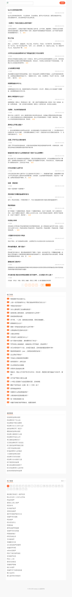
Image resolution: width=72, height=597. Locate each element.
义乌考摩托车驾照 (14, 68)
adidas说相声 (11, 550)
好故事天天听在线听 (13, 456)
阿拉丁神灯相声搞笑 (13, 553)
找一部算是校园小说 (17, 399)
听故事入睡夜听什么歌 (14, 434)
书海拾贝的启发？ (16, 306)
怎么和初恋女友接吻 (17, 365)
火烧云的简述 (14, 334)
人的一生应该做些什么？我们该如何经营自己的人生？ (28, 302)
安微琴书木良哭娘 (13, 531)
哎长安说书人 (11, 522)
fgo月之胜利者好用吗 (15, 10)
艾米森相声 (10, 539)
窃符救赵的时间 (15, 388)
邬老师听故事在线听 (13, 417)
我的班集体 (11, 205)
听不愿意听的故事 (13, 462)
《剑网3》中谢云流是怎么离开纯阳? (20, 23)
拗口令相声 (10, 567)
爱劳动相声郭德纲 (13, 528)
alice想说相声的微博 (14, 545)
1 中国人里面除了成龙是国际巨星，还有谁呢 (25, 381)
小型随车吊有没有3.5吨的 (16, 235)
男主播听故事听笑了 (13, 440)
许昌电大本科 (12, 220)
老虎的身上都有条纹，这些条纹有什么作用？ (25, 313)
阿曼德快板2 (11, 533)
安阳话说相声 (11, 511)
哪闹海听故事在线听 (13, 431)
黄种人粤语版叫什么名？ (16, 96)
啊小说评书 (10, 573)
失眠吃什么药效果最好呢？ (19, 392)
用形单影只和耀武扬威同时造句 (18, 194)
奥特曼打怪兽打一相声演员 (16, 494)
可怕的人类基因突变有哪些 (19, 358)
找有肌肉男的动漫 (16, 316)
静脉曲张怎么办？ (16, 323)
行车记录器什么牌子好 (15, 168)
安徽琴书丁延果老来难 (14, 570)
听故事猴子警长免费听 (14, 423)
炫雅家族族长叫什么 (14, 83)
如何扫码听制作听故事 (14, 470)
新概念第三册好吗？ (14, 262)
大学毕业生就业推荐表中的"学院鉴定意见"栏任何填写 (26, 53)
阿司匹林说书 (11, 536)
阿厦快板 (10, 525)
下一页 (48, 285)
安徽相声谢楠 (11, 564)
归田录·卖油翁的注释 (17, 368)
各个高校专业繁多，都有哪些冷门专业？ (23, 340)
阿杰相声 (10, 519)
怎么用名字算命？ (16, 354)
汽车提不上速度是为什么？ (19, 337)
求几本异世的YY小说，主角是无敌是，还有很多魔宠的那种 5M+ (31, 348)
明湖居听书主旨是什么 (17, 299)
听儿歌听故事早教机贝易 (15, 445)
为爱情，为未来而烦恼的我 (17, 109)
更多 (62, 481)
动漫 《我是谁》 (13, 183)
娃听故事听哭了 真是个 (14, 428)
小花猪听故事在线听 (13, 454)
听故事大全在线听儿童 (14, 459)
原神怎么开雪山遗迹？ (15, 125)
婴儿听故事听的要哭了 (14, 465)
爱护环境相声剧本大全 (14, 514)
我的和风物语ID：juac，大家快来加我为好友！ (26, 351)
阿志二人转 (10, 559)
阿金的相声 (10, 500)
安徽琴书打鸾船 (12, 517)
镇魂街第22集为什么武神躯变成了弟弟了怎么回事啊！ (26, 153)
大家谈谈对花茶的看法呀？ (19, 395)
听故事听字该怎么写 (13, 437)
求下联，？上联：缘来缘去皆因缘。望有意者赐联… (27, 320)
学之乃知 (11, 38)
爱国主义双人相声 (13, 503)
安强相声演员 (11, 556)
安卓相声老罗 (11, 508)
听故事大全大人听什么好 (15, 426)
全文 (24, 32)
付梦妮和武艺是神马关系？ (19, 330)
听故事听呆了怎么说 (13, 420)
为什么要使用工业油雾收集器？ (20, 309)
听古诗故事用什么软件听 (15, 468)
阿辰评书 (10, 505)
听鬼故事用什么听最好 (14, 451)
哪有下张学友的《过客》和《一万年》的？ (24, 385)
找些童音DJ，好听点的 (18, 361)
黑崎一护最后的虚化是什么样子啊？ (22, 327)
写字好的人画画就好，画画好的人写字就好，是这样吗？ (29, 344)
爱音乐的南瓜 (11, 562)
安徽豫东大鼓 (11, 542)
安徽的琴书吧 (11, 547)
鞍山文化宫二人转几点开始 (16, 497)
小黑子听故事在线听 (13, 448)
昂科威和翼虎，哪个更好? (16, 246)
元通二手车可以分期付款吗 (17, 140)
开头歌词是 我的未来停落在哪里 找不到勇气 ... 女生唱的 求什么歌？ (30, 275)
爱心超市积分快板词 (13, 576)
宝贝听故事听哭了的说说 (15, 442)
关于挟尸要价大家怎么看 (18, 378)
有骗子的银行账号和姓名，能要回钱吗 (23, 402)
